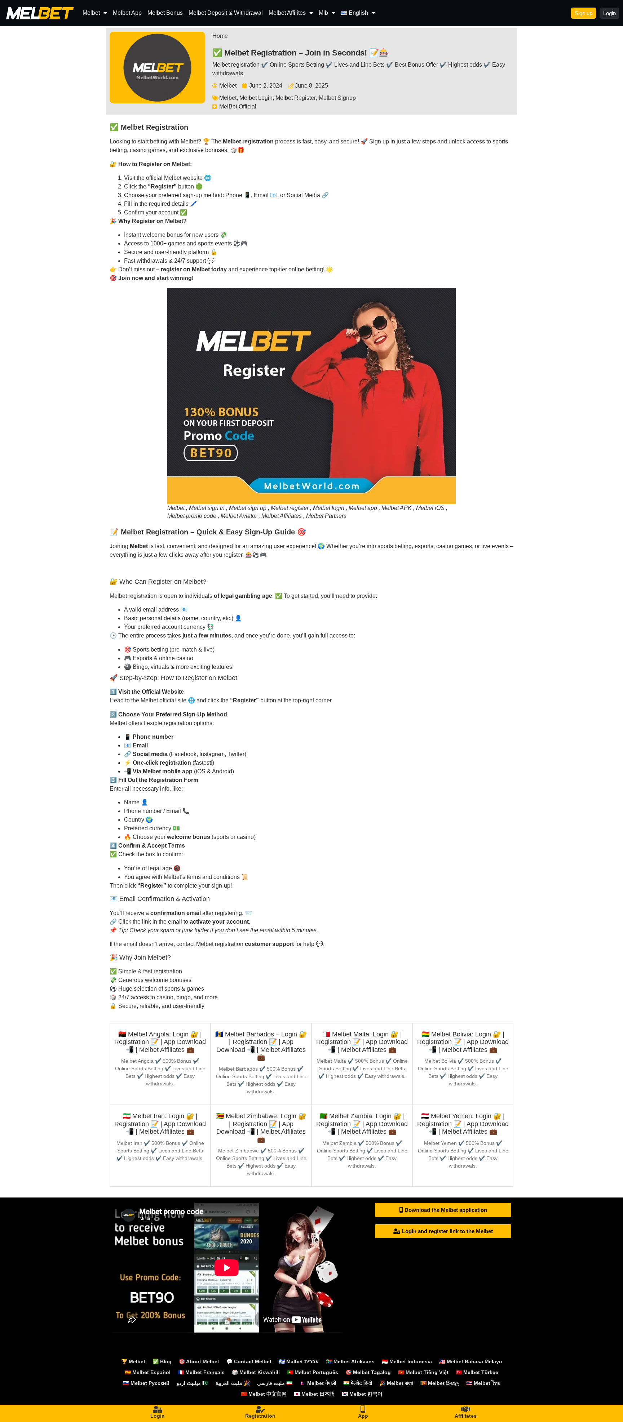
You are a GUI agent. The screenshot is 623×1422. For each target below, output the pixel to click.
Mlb (323, 13)
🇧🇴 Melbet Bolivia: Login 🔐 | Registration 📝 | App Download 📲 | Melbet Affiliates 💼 (463, 1042)
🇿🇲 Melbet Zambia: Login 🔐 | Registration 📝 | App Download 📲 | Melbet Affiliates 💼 (362, 1123)
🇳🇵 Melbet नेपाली (318, 1383)
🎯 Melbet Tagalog (368, 1372)
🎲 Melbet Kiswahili (256, 1372)
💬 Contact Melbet (248, 1361)
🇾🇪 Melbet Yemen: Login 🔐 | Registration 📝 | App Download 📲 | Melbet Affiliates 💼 (463, 1123)
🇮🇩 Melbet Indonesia (407, 1361)
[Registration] (260, 1409)
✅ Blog (162, 1361)
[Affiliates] (465, 1409)
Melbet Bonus (165, 13)
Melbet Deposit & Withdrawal (226, 13)
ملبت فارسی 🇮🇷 (274, 1383)
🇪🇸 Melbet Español (148, 1372)
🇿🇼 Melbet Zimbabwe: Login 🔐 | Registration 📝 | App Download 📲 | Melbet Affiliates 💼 (261, 1127)
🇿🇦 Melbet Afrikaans (350, 1361)
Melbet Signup (337, 98)
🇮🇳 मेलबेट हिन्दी (357, 1383)
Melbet (91, 13)
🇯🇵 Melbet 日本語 (314, 1394)
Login (157, 1416)
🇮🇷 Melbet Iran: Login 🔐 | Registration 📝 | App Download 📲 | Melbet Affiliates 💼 (160, 1123)
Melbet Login (256, 98)
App (363, 1416)
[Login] (157, 1409)
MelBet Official (237, 106)
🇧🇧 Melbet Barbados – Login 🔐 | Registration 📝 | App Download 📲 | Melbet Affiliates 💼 (261, 1046)
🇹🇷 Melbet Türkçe (477, 1372)
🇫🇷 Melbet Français (201, 1372)
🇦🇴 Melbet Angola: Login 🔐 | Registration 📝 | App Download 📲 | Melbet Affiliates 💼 (160, 1042)
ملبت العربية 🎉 (233, 1383)
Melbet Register (295, 98)
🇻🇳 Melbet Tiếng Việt (423, 1372)
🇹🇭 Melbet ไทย (483, 1383)
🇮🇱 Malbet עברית (299, 1361)
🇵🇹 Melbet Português (312, 1372)
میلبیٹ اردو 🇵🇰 (192, 1383)
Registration (260, 1416)
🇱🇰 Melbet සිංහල (439, 1383)
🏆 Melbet (133, 1361)
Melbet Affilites (287, 13)
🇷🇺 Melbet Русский (146, 1383)
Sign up (379, 141)
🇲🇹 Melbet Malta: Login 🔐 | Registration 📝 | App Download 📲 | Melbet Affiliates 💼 (362, 1042)
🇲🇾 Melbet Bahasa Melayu (470, 1361)
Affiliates (466, 1416)
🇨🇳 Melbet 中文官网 (264, 1394)
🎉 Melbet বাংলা (396, 1383)
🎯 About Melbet (199, 1361)
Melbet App (127, 13)
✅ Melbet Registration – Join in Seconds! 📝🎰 (300, 52)
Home (220, 36)
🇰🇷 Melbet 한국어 (362, 1394)
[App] (363, 1409)
